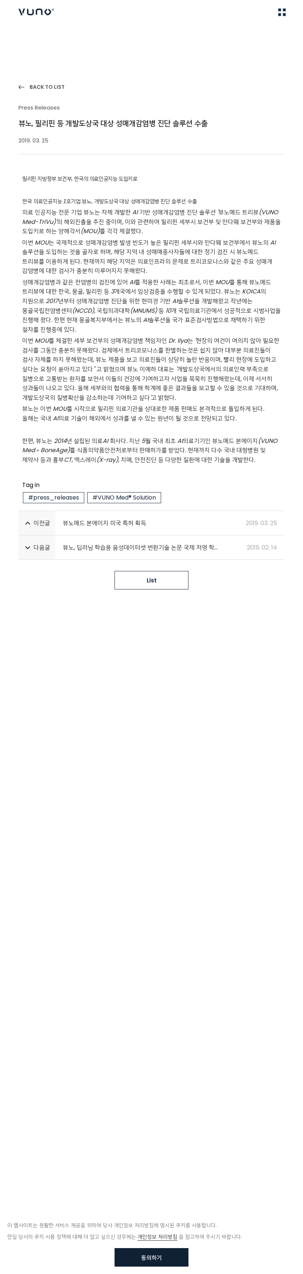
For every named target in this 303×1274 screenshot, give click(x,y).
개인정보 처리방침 (157, 1236)
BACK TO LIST (47, 87)
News (53, 34)
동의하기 (151, 1257)
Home (25, 34)
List (152, 580)
